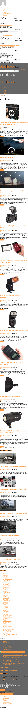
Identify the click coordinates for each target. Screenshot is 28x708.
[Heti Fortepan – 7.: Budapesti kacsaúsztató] (8, 463)
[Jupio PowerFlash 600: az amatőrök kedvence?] (12, 292)
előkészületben (6, 580)
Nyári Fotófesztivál (7, 647)
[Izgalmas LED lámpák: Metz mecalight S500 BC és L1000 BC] (12, 257)
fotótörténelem (6, 587)
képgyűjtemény (6, 592)
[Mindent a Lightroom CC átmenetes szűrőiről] (8, 510)
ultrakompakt (6, 622)
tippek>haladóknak (7, 615)
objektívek (5, 599)
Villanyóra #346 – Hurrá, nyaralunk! (11, 657)
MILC (4, 643)
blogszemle (5, 577)
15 (3, 447)
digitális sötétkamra (7, 579)
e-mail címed (17, 29)
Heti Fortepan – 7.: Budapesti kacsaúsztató (13, 466)
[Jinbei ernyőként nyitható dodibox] (12, 393)
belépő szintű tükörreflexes (9, 631)
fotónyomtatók (6, 585)
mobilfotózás (6, 598)
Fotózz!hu (5, 645)
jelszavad (16, 21)
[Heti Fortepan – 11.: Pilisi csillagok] (8, 556)
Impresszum (6, 642)
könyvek (5, 596)
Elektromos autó (4, 667)
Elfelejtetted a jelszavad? (6, 25)
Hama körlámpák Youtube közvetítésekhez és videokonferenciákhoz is (14, 123)
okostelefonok (6, 600)
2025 (4, 679)
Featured (5, 581)
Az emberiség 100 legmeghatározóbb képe (13, 489)
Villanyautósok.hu (20, 652)
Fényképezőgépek (7, 13)
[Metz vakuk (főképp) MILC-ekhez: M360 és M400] (12, 222)
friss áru (5, 589)
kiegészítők (5, 595)
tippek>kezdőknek (7, 617)
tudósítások (5, 618)
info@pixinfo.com (9, 692)
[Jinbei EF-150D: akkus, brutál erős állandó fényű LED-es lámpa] (12, 428)
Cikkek (4, 12)
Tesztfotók (5, 614)
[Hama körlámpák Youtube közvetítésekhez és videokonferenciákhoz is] (12, 119)
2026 (4, 676)
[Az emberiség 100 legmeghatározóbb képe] (8, 486)
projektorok (5, 606)
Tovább (2, 136)
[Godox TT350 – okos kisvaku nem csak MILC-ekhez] (12, 359)
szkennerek (5, 607)
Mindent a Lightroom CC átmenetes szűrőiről (14, 513)
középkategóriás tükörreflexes (10, 634)
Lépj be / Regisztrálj (7, 35)
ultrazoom (5, 625)
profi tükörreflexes (7, 636)
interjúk (5, 591)
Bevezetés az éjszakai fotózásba (9, 535)
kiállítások (5, 594)
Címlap (4, 9)
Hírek (4, 11)
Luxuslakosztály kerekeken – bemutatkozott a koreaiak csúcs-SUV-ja (13, 663)
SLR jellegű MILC (7, 630)
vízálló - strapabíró (7, 627)
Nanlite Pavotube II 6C (7, 157)
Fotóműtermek (6, 649)
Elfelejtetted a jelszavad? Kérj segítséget (9, 45)
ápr (13, 679)
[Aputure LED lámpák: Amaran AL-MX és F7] (12, 188)
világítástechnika (7, 621)
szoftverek (5, 608)
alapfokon (5, 575)
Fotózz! (5, 15)
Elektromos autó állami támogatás (8, 670)
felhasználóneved (18, 20)
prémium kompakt (7, 626)
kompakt (5, 623)
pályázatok (5, 602)
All (3, 573)
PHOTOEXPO (6, 646)
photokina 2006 (6, 603)
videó (4, 619)
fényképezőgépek (7, 583)
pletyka (4, 604)
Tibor (1, 127)
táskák (4, 610)
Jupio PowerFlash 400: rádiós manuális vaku (14, 330)
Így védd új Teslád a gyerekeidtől (11, 661)
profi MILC (6, 633)
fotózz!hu (5, 588)
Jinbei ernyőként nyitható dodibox (10, 396)
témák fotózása (6, 612)
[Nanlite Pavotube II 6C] (12, 154)
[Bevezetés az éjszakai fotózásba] (8, 532)
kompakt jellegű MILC (8, 629)
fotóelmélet (5, 584)
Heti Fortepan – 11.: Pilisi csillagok (10, 559)
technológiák (6, 611)
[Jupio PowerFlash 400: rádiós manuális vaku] (12, 327)
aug (20, 676)
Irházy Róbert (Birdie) (5, 160)
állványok (5, 576)
